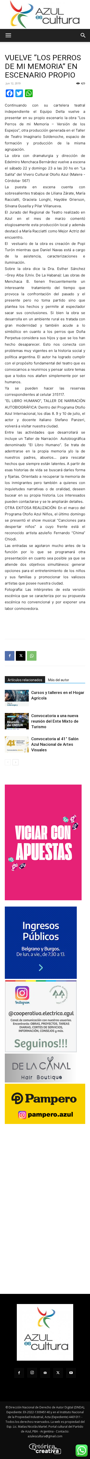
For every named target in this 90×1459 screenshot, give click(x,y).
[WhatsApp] (31, 656)
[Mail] (45, 1373)
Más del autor (58, 680)
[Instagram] (32, 1373)
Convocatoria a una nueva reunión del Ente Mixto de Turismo (54, 721)
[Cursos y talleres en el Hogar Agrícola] (17, 698)
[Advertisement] (45, 624)
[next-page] (15, 762)
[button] (8, 35)
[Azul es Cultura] (45, 14)
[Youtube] (71, 1373)
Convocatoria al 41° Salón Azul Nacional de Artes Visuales (54, 744)
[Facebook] (9, 656)
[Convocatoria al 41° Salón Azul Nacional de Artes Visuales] (17, 744)
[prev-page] (8, 762)
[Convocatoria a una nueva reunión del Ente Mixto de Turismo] (17, 721)
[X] (20, 656)
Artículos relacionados (25, 680)
